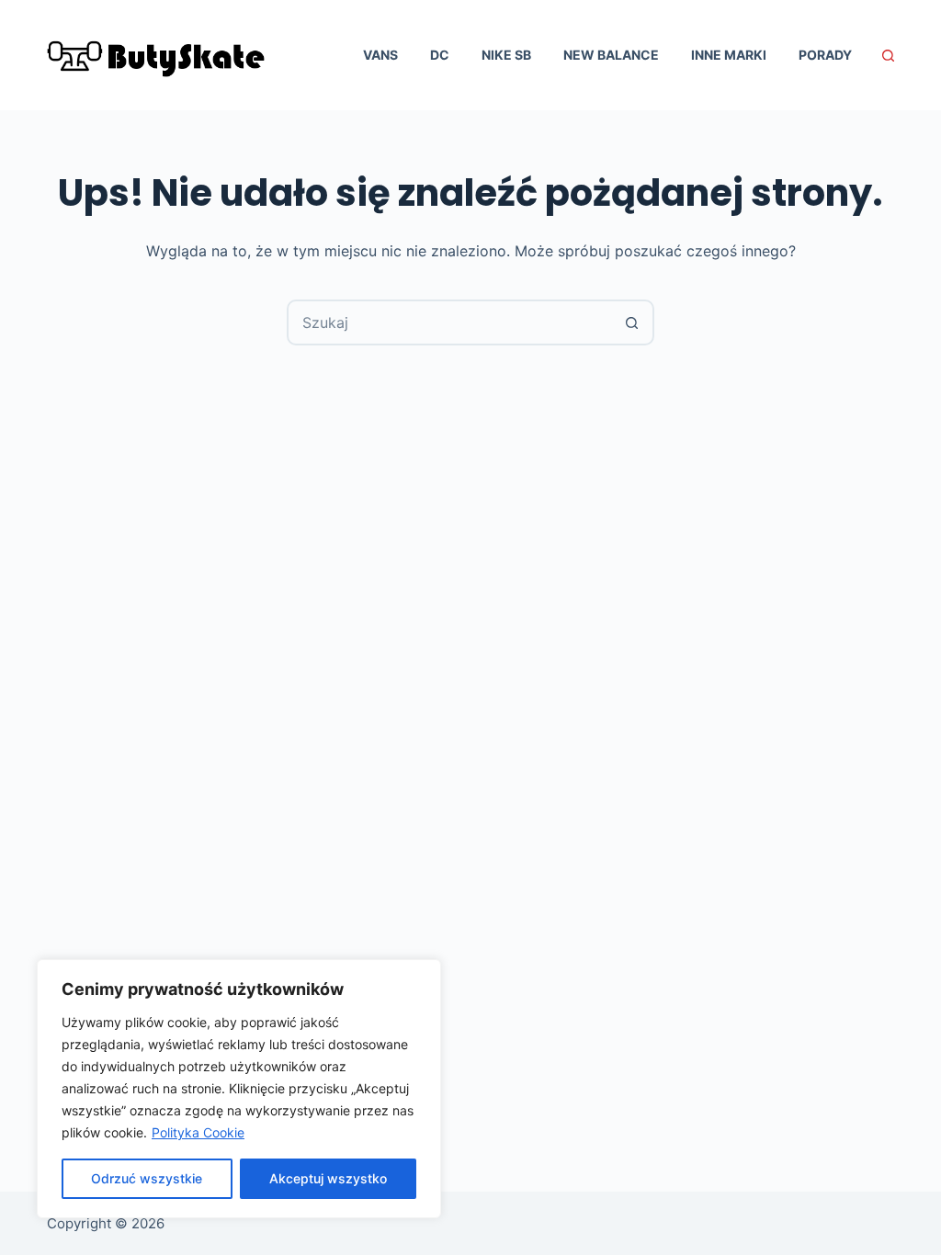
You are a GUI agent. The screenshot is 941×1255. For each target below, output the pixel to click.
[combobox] (449, 322)
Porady (825, 54)
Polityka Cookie (198, 1132)
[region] (239, 1088)
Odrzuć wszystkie (146, 1178)
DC (439, 54)
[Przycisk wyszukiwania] (631, 322)
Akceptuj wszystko (328, 1178)
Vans (380, 54)
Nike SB (506, 54)
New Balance (611, 54)
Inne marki (728, 54)
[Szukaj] (888, 56)
